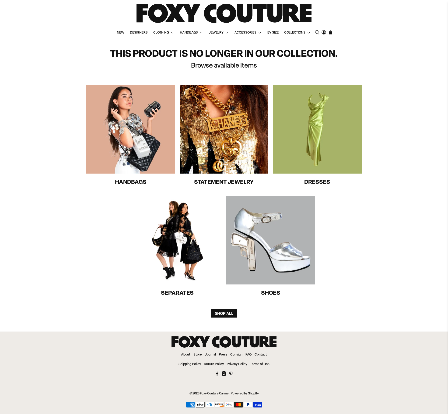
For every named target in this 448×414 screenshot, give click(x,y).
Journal (210, 354)
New (120, 32)
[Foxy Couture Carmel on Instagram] (224, 375)
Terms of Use (260, 364)
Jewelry (216, 32)
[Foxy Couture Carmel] (224, 13)
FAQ (248, 354)
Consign (236, 354)
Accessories (245, 32)
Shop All (224, 313)
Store (197, 354)
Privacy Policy (237, 364)
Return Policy (214, 364)
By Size (273, 32)
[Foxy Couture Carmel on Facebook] (217, 375)
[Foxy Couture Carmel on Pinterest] (231, 375)
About (185, 354)
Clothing (161, 32)
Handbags (189, 32)
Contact (261, 354)
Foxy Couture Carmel (214, 393)
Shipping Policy (189, 364)
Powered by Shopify (245, 393)
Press (223, 354)
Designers (139, 32)
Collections (294, 32)
